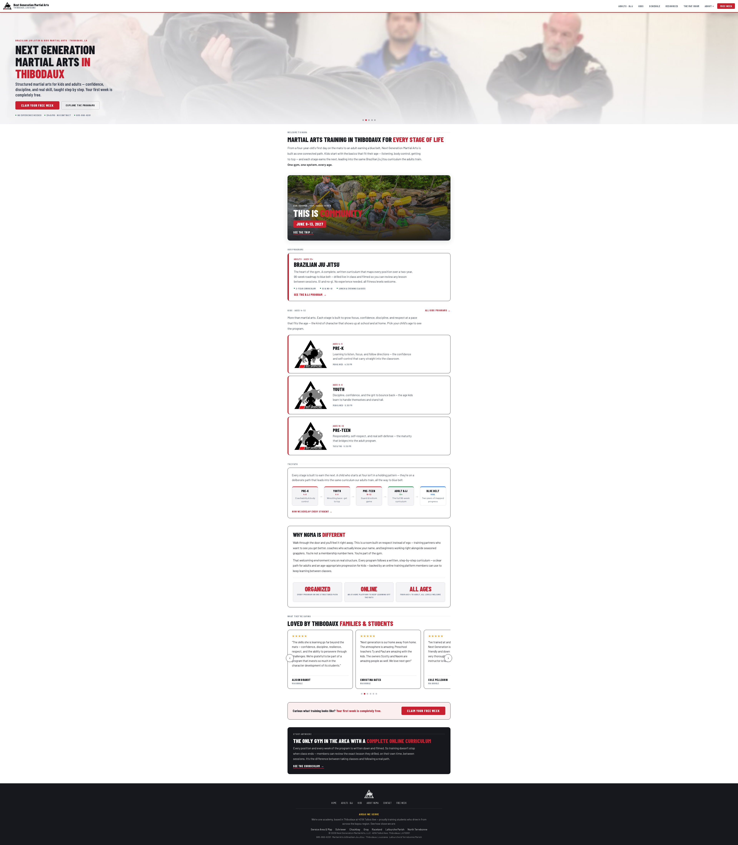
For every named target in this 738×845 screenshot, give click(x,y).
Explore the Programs (80, 105)
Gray (366, 829)
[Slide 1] (363, 120)
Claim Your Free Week (37, 105)
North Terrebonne (417, 829)
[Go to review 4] (370, 694)
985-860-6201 (323, 837)
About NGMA (373, 803)
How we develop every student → (312, 511)
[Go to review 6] (376, 694)
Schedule (654, 6)
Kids (640, 6)
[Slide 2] (366, 120)
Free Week (726, 6)
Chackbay (354, 829)
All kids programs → (437, 310)
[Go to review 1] (361, 694)
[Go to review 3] (367, 694)
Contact (387, 803)
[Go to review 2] (364, 694)
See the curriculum (308, 766)
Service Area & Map (321, 829)
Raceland (377, 829)
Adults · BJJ (625, 6)
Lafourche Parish (395, 829)
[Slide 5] (375, 120)
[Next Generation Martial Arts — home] (7, 6)
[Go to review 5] (373, 694)
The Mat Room (691, 6)
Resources (672, 6)
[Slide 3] (369, 120)
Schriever (340, 829)
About (709, 6)
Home (334, 803)
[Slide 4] (372, 120)
